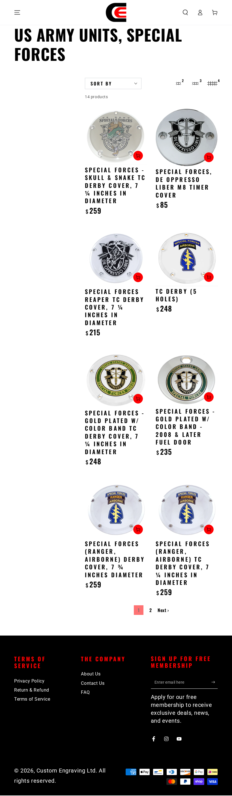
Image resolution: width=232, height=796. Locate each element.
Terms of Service (32, 699)
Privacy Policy (29, 681)
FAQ (85, 692)
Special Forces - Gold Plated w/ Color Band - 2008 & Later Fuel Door (186, 427)
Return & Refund (31, 690)
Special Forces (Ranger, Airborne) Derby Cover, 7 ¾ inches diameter (115, 559)
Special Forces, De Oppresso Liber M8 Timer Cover (184, 183)
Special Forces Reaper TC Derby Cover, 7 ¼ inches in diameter (114, 307)
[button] (185, 12)
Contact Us (92, 683)
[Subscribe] (214, 682)
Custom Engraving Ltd (66, 770)
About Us (90, 674)
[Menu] (17, 12)
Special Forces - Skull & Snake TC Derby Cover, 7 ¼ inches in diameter (115, 185)
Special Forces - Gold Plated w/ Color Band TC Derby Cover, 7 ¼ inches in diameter (115, 432)
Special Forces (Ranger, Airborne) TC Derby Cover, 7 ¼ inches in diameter (183, 563)
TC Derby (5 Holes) (176, 295)
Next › (163, 610)
